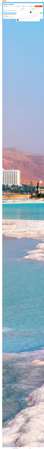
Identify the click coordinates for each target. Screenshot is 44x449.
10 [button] (17, 15)
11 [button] (35, 13)
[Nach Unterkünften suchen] (1, 4)
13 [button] (22, 15)
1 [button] (25, 12)
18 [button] (35, 15)
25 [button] (19, 18)
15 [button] (25, 15)
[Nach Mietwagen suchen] (1, 5)
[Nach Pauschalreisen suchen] (1, 7)
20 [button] (38, 15)
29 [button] (25, 18)
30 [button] (32, 18)
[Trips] (1, 12)
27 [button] (22, 18)
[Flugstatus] (1, 10)
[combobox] (10, 6)
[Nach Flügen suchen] (1, 3)
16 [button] (32, 15)
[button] (1, 1)
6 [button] (22, 13)
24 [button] (17, 18)
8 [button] (25, 13)
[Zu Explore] (1, 8)
